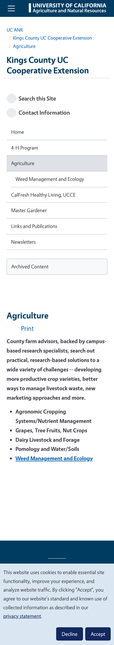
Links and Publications (34, 226)
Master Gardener (29, 210)
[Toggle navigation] (11, 8)
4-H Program (24, 147)
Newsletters (23, 241)
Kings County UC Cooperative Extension (52, 38)
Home (17, 132)
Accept (98, 634)
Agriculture (22, 163)
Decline (69, 634)
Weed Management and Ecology (49, 179)
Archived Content (29, 266)
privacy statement (22, 616)
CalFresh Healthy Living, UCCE (43, 194)
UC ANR (15, 30)
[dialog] (57, 604)
